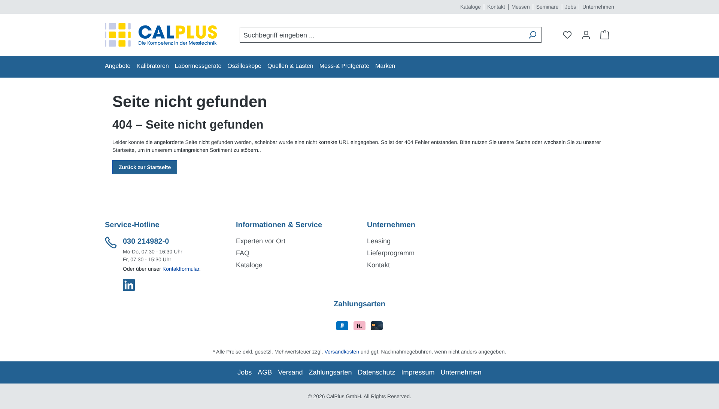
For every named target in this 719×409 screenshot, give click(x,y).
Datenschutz (376, 372)
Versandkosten (342, 352)
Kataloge (470, 7)
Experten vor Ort (260, 241)
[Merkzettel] (567, 35)
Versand (290, 372)
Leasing (379, 241)
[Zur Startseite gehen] (161, 35)
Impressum (418, 372)
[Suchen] (532, 34)
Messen (521, 7)
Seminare (547, 7)
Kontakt (496, 7)
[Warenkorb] (604, 35)
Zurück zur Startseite (145, 167)
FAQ (242, 253)
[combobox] (382, 34)
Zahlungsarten (330, 372)
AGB (265, 372)
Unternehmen (598, 7)
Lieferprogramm (391, 253)
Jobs (570, 7)
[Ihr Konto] (586, 35)
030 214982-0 (146, 241)
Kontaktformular (181, 269)
